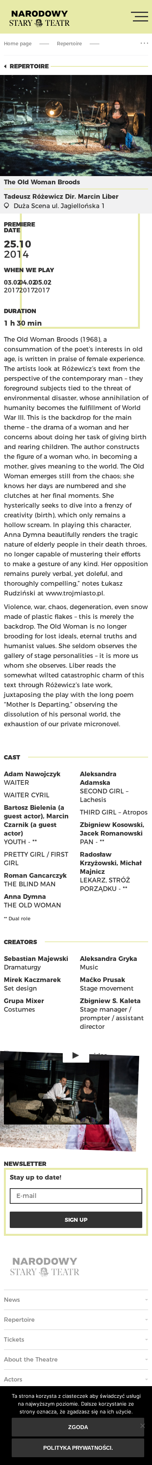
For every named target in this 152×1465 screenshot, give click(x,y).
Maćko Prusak (102, 980)
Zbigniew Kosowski (111, 825)
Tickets (14, 1339)
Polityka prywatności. (78, 1448)
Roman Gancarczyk (35, 875)
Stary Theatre (39, 18)
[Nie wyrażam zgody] (142, 1425)
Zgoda (78, 1427)
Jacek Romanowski (111, 833)
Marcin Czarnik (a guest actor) (36, 825)
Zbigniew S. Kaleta (110, 1001)
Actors (13, 1379)
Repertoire (69, 43)
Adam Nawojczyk (32, 774)
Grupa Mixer (24, 1001)
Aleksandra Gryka (108, 958)
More (144, 43)
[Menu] (139, 16)
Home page (18, 43)
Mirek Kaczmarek (32, 980)
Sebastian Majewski (36, 958)
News (12, 1299)
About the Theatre (31, 1359)
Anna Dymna (25, 896)
